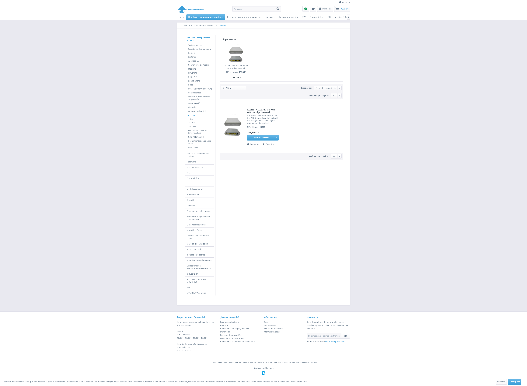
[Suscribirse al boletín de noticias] (345, 336)
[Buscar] (278, 9)
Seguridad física (194, 230)
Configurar (515, 381)
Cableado (191, 205)
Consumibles (193, 178)
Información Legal (272, 331)
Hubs (190, 84)
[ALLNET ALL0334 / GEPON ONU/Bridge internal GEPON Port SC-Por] (236, 53)
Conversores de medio (198, 65)
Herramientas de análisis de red (199, 142)
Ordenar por (306, 88)
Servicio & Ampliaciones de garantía (199, 98)
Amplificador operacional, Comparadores (198, 218)
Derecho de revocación (230, 335)
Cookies (267, 322)
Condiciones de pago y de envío (234, 328)
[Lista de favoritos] (313, 9)
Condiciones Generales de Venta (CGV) (237, 341)
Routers (191, 53)
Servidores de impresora (199, 49)
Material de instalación (197, 243)
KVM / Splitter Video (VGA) (200, 88)
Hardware (191, 161)
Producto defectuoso (229, 322)
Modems (192, 69)
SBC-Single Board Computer (199, 260)
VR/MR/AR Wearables (196, 293)
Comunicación (194, 103)
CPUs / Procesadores (196, 224)
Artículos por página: (319, 95)
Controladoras (194, 92)
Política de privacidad (273, 328)
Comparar (254, 144)
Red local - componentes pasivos (198, 155)
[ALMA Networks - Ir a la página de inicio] (191, 9)
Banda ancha (194, 80)
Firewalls (192, 107)
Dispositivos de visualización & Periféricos (199, 267)
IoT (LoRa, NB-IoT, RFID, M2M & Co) (197, 280)
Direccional (193, 147)
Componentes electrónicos (199, 211)
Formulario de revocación (232, 338)
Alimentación (193, 194)
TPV (188, 172)
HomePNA (192, 76)
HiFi (188, 287)
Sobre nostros (270, 325)
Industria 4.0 (192, 274)
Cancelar (501, 381)
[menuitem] (256, 9)
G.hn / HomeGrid (196, 137)
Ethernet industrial (197, 111)
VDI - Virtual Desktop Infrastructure (197, 131)
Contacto (224, 325)
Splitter (192, 123)
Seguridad (191, 200)
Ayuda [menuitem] (344, 2)
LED (188, 183)
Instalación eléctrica (196, 254)
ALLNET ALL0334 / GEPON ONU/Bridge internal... (236, 67)
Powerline (192, 72)
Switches (192, 57)
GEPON (191, 115)
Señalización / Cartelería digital (198, 237)
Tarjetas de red (195, 45)
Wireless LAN (194, 61)
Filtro (228, 88)
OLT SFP (193, 126)
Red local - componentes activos (198, 39)
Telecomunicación (195, 167)
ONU (191, 119)
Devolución (225, 331)
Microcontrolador (195, 249)
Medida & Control (195, 189)
